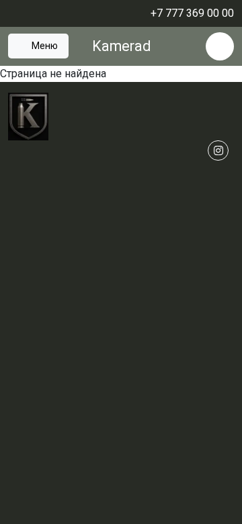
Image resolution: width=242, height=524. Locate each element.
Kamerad (121, 46)
